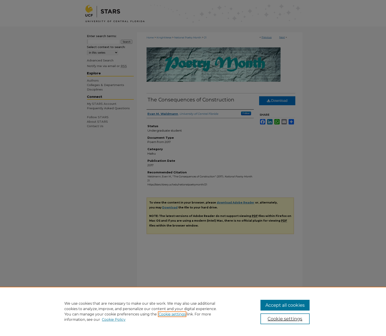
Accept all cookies (285, 305)
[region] (193, 311)
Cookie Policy (114, 319)
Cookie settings (172, 314)
